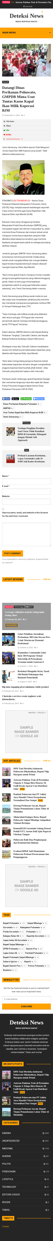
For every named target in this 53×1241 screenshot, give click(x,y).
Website (6, 496)
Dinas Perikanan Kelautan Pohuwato (22, 404)
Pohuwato (33, 932)
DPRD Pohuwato (13, 949)
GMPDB (8, 408)
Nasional (7, 1148)
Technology (18, 607)
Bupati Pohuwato (14, 923)
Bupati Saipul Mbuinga (16, 944)
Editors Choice (11, 1194)
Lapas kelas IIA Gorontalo (17, 940)
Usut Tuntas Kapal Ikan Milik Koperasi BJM (25, 412)
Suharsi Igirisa (12, 961)
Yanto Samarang (12, 417)
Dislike (8, 135)
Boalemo (9, 970)
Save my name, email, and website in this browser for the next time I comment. (25, 514)
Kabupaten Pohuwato (32, 927)
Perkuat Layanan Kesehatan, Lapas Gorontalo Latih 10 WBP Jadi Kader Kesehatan (32, 458)
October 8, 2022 (26, 648)
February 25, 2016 (14, 619)
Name (5, 476)
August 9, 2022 (26, 682)
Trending (6, 2)
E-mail (6, 486)
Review (6, 1202)
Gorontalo (10, 927)
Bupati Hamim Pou (14, 966)
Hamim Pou (34, 949)
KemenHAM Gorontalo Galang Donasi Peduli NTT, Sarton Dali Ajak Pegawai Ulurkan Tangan (32, 831)
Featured (9, 607)
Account (28, 7)
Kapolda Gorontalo (38, 936)
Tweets (5, 1226)
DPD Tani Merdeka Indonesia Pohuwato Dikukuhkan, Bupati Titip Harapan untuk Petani (31, 771)
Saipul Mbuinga (37, 923)
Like (7, 130)
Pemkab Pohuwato (36, 953)
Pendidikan (8, 1171)
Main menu (9, 32)
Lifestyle (7, 1179)
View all (47, 579)
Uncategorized (11, 1140)
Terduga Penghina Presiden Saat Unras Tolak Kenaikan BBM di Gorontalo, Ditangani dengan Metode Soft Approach (32, 434)
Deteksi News (26, 16)
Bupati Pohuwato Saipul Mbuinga (21, 957)
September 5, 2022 (12, 115)
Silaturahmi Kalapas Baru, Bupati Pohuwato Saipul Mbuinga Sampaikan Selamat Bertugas (32, 820)
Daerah (5, 82)
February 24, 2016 (11, 691)
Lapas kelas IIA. (12, 953)
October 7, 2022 (26, 666)
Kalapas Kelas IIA (13, 936)
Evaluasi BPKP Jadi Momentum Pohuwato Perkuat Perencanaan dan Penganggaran (31, 854)
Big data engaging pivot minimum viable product (25, 687)
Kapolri (30, 961)
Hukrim (6, 1156)
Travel (6, 1210)
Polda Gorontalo (13, 932)
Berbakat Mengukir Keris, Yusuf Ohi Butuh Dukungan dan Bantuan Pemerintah (33, 674)
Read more (11, 625)
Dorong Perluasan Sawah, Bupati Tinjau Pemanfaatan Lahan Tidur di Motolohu (31, 808)
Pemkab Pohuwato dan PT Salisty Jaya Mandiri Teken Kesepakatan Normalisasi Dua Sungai (29, 797)
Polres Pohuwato (38, 966)
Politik (6, 1164)
